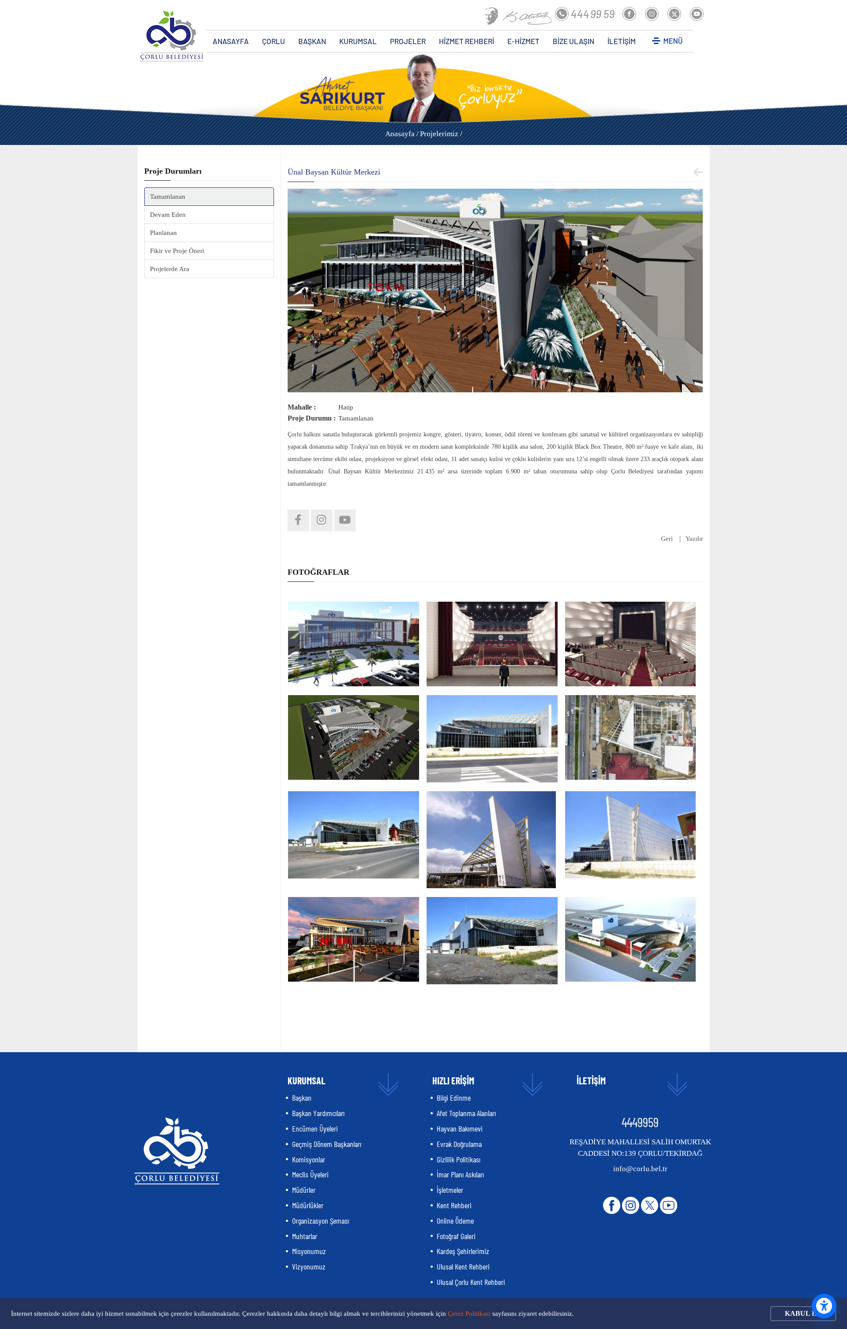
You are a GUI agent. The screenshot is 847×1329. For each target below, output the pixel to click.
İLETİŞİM (621, 41)
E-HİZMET (523, 41)
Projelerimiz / (441, 134)
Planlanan (163, 232)
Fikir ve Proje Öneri (177, 250)
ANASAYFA (231, 41)
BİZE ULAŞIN (573, 41)
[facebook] (298, 520)
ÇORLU (273, 41)
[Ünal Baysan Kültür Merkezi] (495, 289)
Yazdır (694, 538)
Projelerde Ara (169, 268)
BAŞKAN (312, 41)
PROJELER (408, 41)
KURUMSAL (358, 41)
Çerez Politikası (469, 1313)
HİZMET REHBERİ (466, 41)
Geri (667, 538)
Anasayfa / (402, 134)
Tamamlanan (167, 196)
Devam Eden (168, 214)
